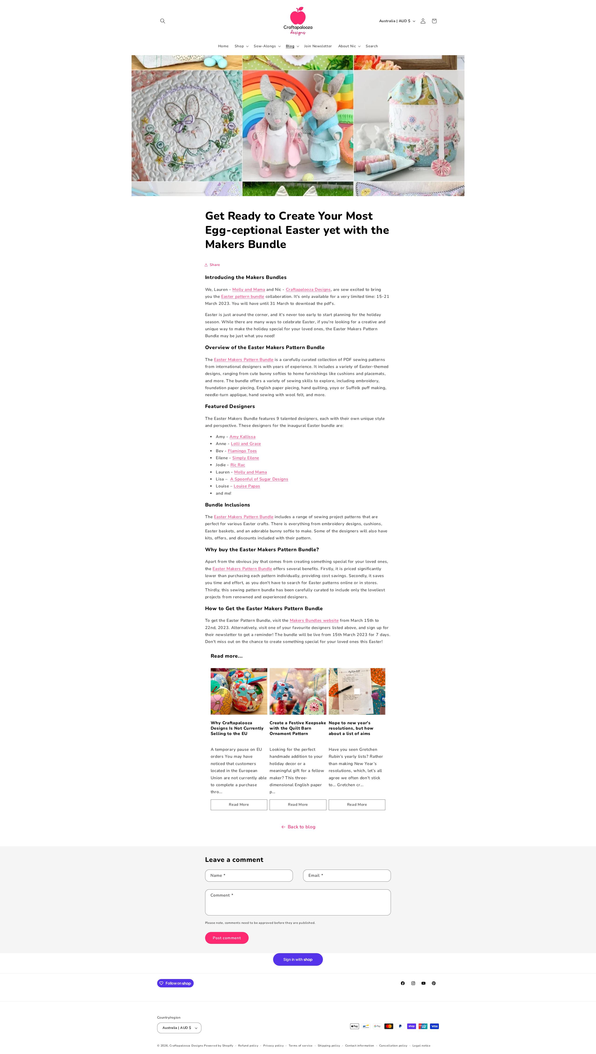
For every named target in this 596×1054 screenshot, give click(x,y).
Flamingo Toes (242, 451)
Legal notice (422, 1045)
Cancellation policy (393, 1045)
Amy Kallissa (242, 436)
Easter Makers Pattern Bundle (243, 359)
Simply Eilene (245, 458)
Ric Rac (237, 465)
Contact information (359, 1045)
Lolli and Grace (246, 443)
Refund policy (248, 1045)
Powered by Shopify (218, 1045)
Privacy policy (273, 1045)
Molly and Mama (248, 289)
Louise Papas (247, 486)
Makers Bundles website (314, 620)
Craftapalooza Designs (308, 289)
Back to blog (302, 827)
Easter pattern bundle (242, 296)
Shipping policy (329, 1045)
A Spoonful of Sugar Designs (259, 479)
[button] (162, 21)
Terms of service (301, 1045)
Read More (239, 804)
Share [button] (215, 264)
